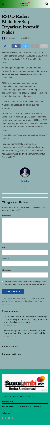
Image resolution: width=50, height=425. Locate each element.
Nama (5, 247)
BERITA (11, 11)
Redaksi (12, 38)
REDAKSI (37, 406)
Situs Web (6, 270)
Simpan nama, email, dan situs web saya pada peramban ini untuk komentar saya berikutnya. (25, 282)
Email (5, 258)
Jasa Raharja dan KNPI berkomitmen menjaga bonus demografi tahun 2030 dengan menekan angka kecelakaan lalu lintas (26, 319)
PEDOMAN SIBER (24, 406)
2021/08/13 (25, 38)
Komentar (6, 216)
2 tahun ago (10, 336)
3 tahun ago (10, 325)
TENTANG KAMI (8, 406)
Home (4, 11)
